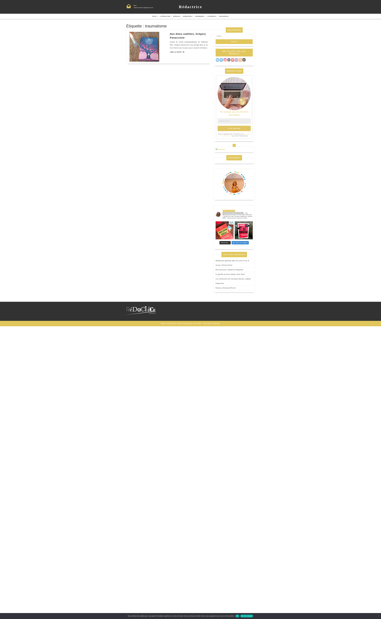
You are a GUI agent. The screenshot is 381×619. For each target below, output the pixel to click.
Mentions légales (246, 616)
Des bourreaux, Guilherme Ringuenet (229, 270)
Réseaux (176, 16)
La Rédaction (165, 16)
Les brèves (211, 16)
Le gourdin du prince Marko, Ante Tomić (230, 274)
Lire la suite (176, 52)
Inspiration (187, 16)
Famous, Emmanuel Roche (226, 288)
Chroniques (199, 16)
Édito (154, 16)
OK (237, 616)
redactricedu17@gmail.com (143, 7)
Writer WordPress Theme (171, 324)
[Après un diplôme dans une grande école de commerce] (225, 230)
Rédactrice (190, 7)
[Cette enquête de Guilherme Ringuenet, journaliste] (244, 230)
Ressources (224, 16)
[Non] (379, 616)
